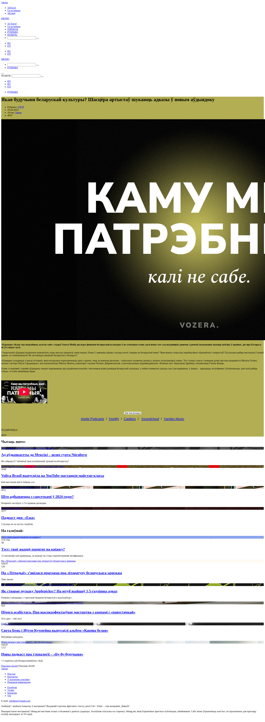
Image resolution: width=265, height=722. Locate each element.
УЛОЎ (21, 107)
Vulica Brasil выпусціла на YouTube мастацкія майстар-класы (33, 466)
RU (9, 43)
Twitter (10, 690)
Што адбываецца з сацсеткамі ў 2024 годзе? (24, 487)
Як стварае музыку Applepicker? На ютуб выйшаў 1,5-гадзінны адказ (37, 584)
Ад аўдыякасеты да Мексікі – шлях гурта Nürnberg (27, 448)
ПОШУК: (12, 34)
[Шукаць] (37, 38)
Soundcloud (150, 419)
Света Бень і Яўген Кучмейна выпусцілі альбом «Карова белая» (34, 624)
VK (9, 695)
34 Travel (12, 23)
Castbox (130, 419)
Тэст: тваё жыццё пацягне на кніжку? (21, 537)
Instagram (12, 693)
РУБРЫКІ (12, 32)
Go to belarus (13, 10)
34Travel (11, 7)
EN (9, 46)
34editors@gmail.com (19, 701)
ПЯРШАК (12, 29)
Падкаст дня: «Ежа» (11, 508)
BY (9, 81)
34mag (4, 2)
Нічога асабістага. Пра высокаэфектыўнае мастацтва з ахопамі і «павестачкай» (42, 603)
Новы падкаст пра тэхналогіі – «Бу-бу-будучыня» (27, 642)
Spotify (114, 419)
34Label (11, 13)
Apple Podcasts (92, 419)
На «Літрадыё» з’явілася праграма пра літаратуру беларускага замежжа (38, 561)
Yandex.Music (174, 419)
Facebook (12, 687)
